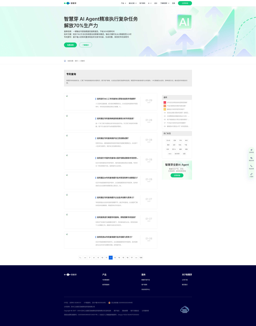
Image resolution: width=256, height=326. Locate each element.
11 (106, 257)
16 (127, 257)
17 (131, 257)
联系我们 (185, 284)
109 (141, 257)
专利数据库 (105, 280)
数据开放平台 (146, 280)
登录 (173, 3)
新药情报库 (105, 284)
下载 (185, 145)
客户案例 (142, 3)
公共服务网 (145, 310)
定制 (175, 140)
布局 (180, 145)
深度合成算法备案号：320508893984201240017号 (81, 314)
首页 (76, 61)
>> (136, 257)
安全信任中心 (146, 289)
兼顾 (180, 149)
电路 (186, 149)
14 (119, 257)
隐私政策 (125, 310)
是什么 (174, 149)
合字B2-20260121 (75, 302)
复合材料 (177, 153)
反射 (174, 145)
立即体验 (185, 3)
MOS (170, 153)
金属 (184, 153)
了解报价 (85, 45)
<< (85, 257)
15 (123, 257)
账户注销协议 (135, 310)
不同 (180, 140)
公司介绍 (185, 280)
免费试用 (70, 45)
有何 (186, 140)
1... (80, 257)
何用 (167, 149)
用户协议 (116, 310)
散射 (168, 145)
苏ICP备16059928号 (99, 302)
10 (102, 257)
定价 (155, 3)
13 (115, 257)
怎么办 (168, 140)
